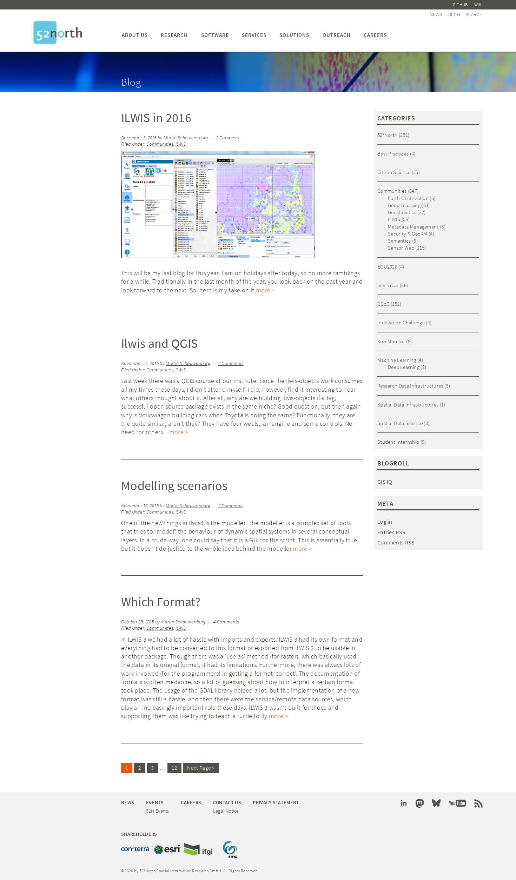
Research (174, 35)
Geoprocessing (404, 205)
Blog (454, 14)
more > (265, 290)
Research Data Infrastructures (410, 385)
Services (254, 35)
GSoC (383, 303)
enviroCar (388, 285)
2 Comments (231, 363)
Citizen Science (394, 172)
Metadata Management (413, 226)
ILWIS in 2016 (156, 118)
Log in (384, 521)
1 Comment (227, 138)
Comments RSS (396, 542)
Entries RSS (391, 532)
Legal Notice (226, 811)
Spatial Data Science (400, 423)
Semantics (399, 240)
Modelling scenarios (174, 486)
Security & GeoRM (408, 233)
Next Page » (200, 767)
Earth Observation (408, 198)
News (436, 14)
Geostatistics (402, 212)
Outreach (337, 35)
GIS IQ (384, 481)
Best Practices (393, 153)
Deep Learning (403, 367)
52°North (387, 135)
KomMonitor (391, 341)
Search (474, 14)
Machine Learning (396, 360)
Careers (375, 35)
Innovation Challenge (401, 322)
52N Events (157, 811)
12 (175, 767)
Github (460, 5)
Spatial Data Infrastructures (407, 404)
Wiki (478, 5)
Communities (159, 144)
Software (215, 35)
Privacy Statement (276, 802)
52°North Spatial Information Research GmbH (57, 32)
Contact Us (227, 802)
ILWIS (181, 144)
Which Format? (160, 602)
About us (135, 35)
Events (155, 802)
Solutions (294, 35)
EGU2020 (387, 266)
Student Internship (398, 441)
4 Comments (226, 622)
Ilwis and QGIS (159, 343)
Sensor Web (401, 247)
